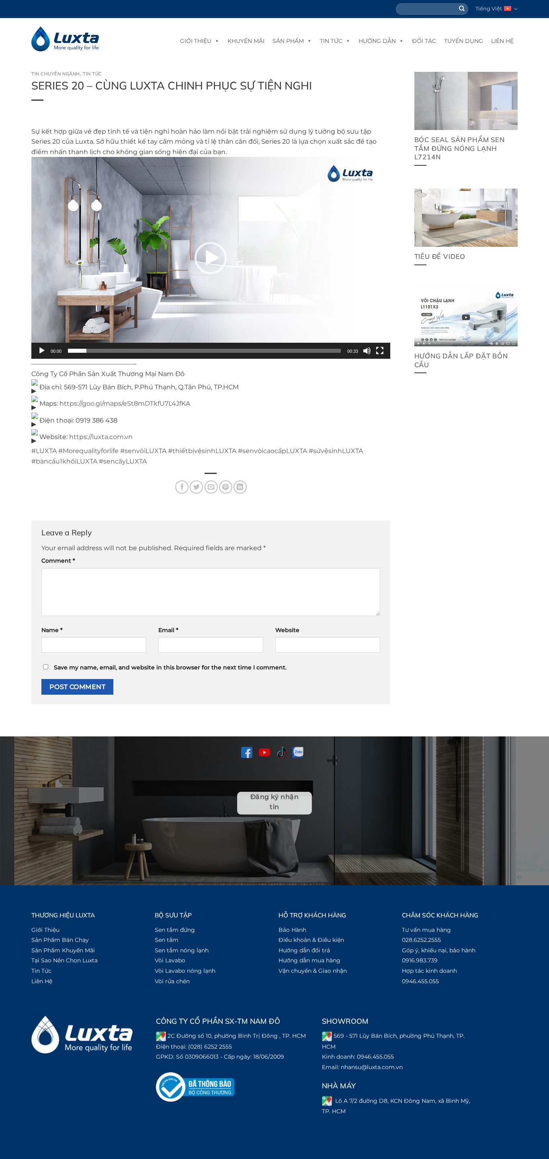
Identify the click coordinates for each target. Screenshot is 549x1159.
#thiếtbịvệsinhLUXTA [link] (202, 451)
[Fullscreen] (380, 351)
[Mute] (367, 351)
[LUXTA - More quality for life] (65, 39)
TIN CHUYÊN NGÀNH (55, 74)
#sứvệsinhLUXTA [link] (336, 451)
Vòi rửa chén (172, 981)
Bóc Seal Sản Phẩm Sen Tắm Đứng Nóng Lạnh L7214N (459, 148)
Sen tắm (166, 940)
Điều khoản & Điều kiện (311, 940)
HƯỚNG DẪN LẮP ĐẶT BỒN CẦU (461, 360)
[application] (210, 257)
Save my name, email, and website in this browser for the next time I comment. (170, 667)
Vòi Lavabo (170, 960)
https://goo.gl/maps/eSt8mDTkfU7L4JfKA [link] (124, 403)
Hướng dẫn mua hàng (309, 960)
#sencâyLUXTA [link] (123, 461)
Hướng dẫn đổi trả (304, 950)
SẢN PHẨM (288, 41)
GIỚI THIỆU (195, 41)
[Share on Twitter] (196, 487)
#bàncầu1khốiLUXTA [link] (64, 461)
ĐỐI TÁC (424, 41)
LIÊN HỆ (502, 41)
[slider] (204, 351)
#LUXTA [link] (44, 451)
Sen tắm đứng (175, 930)
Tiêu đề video (440, 256)
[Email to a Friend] (211, 487)
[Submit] (462, 9)
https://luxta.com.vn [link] (101, 437)
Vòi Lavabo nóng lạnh (185, 971)
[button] (211, 258)
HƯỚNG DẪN (377, 41)
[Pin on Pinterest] (225, 487)
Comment (58, 560)
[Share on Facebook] (181, 487)
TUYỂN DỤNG (463, 41)
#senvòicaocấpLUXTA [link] (272, 451)
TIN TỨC (331, 41)
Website (287, 630)
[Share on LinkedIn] (240, 487)
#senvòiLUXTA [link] (143, 451)
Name (52, 630)
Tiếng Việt (488, 9)
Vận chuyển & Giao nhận (313, 971)
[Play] (42, 351)
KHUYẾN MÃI (245, 41)
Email (168, 630)
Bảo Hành (292, 930)
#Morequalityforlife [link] (88, 451)
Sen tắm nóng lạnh (182, 950)
